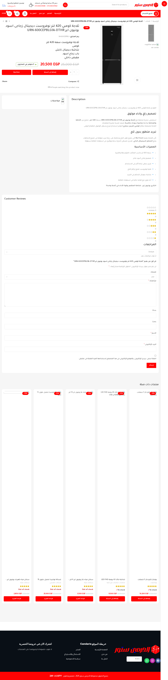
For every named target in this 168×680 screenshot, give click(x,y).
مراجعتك (152, 281)
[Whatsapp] (146, 660)
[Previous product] (9, 21)
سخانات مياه (88, 583)
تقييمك (153, 272)
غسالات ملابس (55, 583)
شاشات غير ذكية (113, 583)
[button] (144, 598)
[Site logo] (146, 5)
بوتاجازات (153, 583)
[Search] (65, 5)
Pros (154, 311)
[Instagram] (152, 660)
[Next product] (3, 21)
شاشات (122, 583)
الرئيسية (156, 21)
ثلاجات (147, 21)
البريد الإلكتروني (150, 345)
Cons (154, 322)
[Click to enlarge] (137, 80)
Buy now (16, 72)
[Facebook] (158, 660)
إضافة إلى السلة (50, 72)
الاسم (153, 333)
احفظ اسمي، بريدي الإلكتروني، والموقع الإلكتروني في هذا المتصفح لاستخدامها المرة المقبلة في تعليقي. (117, 359)
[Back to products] (6, 21)
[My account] (25, 13)
